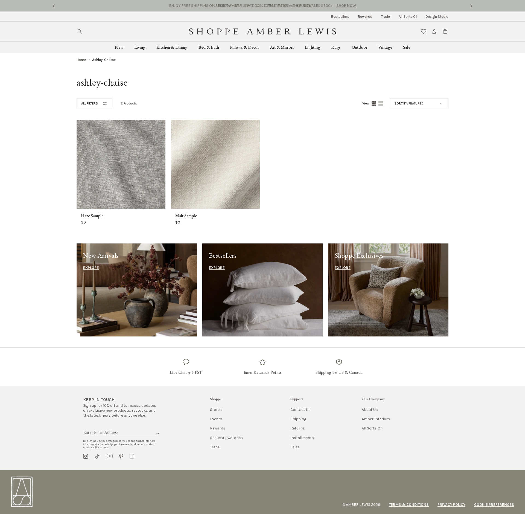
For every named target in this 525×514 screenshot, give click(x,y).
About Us (370, 409)
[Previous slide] (53, 5)
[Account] (434, 31)
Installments (302, 437)
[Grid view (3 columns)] (380, 103)
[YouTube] (110, 456)
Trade (385, 16)
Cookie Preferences (494, 504)
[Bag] (445, 31)
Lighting (312, 47)
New (119, 47)
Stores (216, 409)
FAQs (294, 447)
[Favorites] (424, 31)
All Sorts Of (408, 16)
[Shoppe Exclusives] (388, 289)
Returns (297, 428)
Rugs (336, 47)
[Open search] (80, 31)
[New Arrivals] (137, 289)
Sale (406, 47)
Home (81, 60)
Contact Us (300, 409)
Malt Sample (186, 216)
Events (216, 419)
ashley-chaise (103, 60)
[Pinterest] (121, 456)
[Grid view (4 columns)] (374, 103)
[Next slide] (471, 5)
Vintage (385, 47)
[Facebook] (132, 456)
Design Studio (437, 16)
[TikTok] (97, 456)
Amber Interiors (376, 419)
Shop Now (302, 5)
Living (139, 47)
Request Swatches (226, 437)
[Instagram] (85, 456)
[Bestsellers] (262, 289)
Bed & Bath (209, 47)
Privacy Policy (451, 504)
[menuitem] (340, 16)
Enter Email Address (100, 426)
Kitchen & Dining (172, 47)
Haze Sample (92, 216)
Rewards (365, 16)
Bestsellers (340, 16)
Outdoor (359, 47)
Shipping (298, 419)
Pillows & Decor (244, 47)
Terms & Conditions (409, 504)
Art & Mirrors (282, 47)
